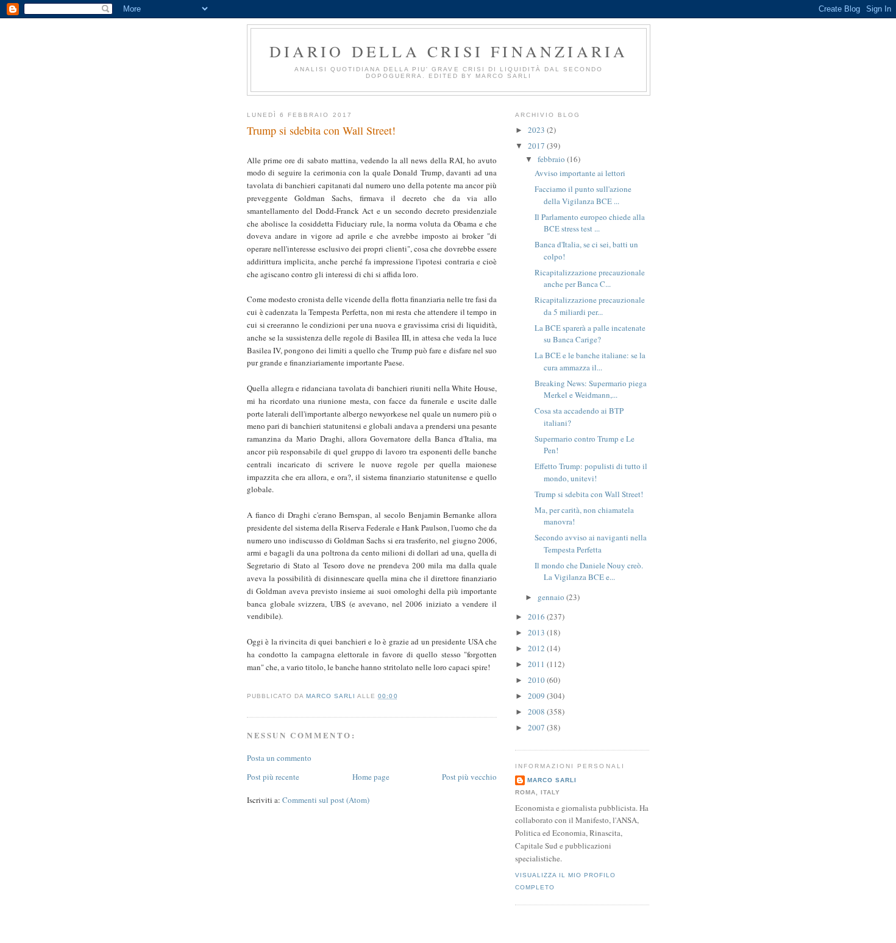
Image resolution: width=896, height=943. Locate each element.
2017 (537, 145)
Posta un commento (279, 757)
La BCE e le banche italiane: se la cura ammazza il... (590, 361)
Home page (370, 776)
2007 (537, 727)
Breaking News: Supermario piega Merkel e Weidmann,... (591, 389)
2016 (537, 616)
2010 (537, 679)
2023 (537, 129)
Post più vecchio (469, 776)
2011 (537, 664)
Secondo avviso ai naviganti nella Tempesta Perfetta (591, 543)
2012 (537, 648)
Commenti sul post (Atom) (325, 799)
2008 (537, 711)
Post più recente (273, 776)
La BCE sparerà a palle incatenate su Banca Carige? (590, 333)
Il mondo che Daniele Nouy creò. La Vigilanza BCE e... (589, 571)
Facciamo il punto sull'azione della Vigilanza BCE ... (583, 195)
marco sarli (552, 780)
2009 (537, 695)
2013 (537, 632)
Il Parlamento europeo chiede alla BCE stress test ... (590, 223)
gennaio (552, 597)
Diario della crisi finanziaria (448, 51)
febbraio (552, 159)
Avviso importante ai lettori (580, 173)
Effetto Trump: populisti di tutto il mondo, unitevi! (591, 472)
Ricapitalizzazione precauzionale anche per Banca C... (590, 278)
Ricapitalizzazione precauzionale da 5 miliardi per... (590, 305)
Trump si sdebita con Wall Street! (589, 494)
